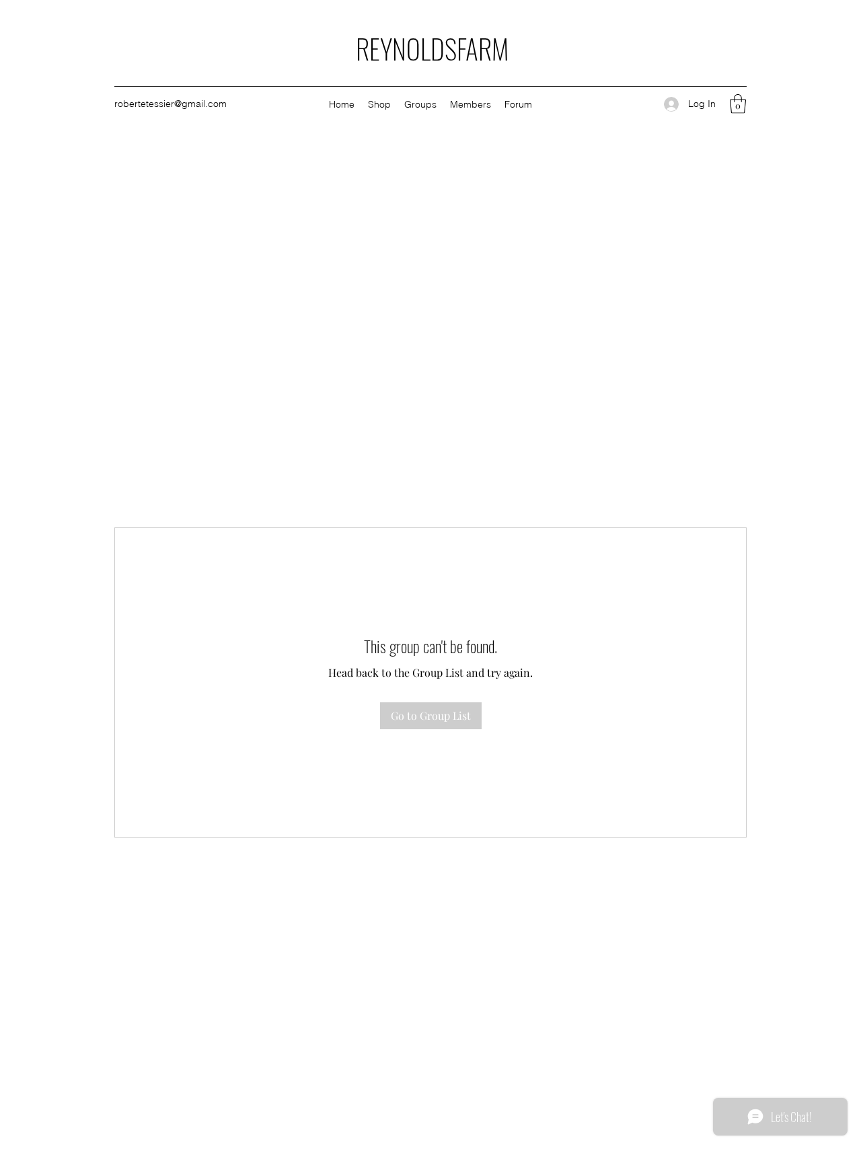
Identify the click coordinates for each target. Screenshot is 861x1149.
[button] (738, 104)
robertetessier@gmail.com (170, 104)
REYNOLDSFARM (432, 48)
